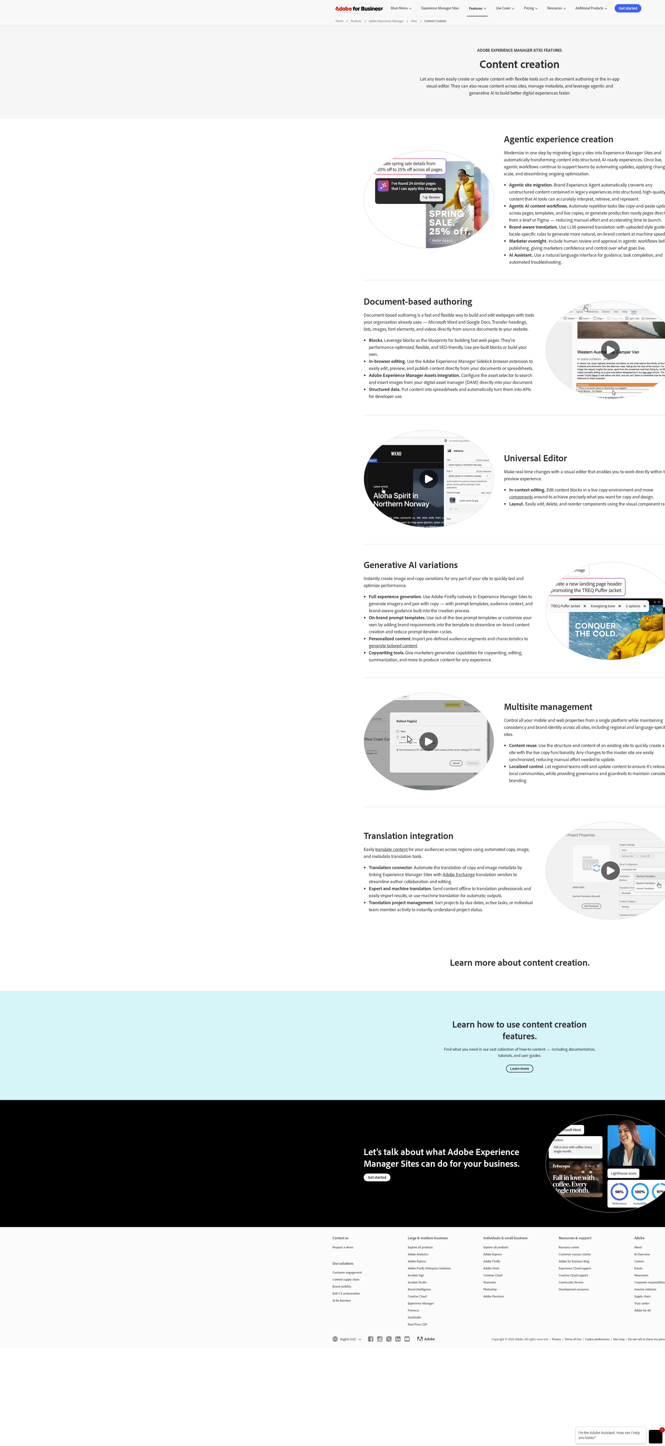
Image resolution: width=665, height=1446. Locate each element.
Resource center (569, 1247)
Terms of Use (573, 1339)
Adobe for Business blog (574, 1261)
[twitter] (388, 1339)
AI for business (341, 1300)
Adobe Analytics (418, 1254)
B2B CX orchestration (346, 1293)
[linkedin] (398, 1339)
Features (475, 8)
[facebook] (370, 1339)
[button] (610, 350)
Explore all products (420, 1247)
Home (339, 21)
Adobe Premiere (493, 1296)
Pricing (529, 8)
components (521, 497)
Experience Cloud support (575, 1268)
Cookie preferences (597, 1339)
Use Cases (503, 8)
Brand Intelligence (419, 1289)
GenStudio (414, 1317)
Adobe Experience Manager (386, 21)
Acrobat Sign (416, 1275)
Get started (628, 8)
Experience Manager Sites (440, 8)
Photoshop (490, 1289)
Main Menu (399, 8)
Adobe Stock (491, 1268)
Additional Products (589, 8)
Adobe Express (417, 1261)
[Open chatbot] (655, 1436)
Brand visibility (341, 1286)
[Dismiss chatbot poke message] (572, 1430)
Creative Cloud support (573, 1275)
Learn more (519, 1068)
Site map (618, 1339)
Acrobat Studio (417, 1282)
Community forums (571, 1282)
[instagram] (379, 1339)
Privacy (556, 1339)
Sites (414, 21)
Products (356, 21)
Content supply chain (345, 1279)
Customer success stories (575, 1254)
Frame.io (413, 1310)
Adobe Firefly (491, 1261)
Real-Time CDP (417, 1324)
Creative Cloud (417, 1296)
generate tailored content (393, 646)
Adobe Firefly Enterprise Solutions (429, 1268)
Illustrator (489, 1282)
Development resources (574, 1289)
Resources (554, 8)
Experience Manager (421, 1303)
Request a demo (342, 1247)
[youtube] (407, 1339)
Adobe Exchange (459, 874)
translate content (391, 849)
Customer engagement (347, 1272)
